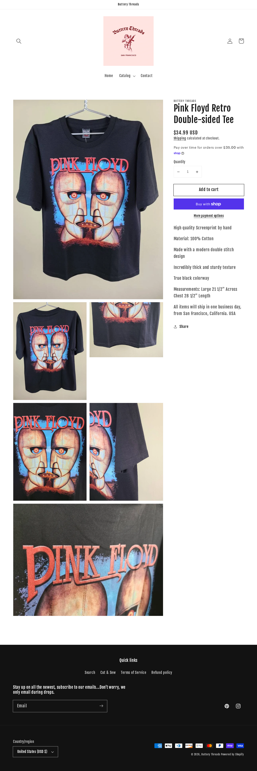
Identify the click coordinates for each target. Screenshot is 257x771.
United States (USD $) (32, 752)
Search (90, 672)
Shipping (180, 138)
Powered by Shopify (232, 754)
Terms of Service (133, 672)
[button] (18, 41)
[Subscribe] (101, 706)
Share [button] (183, 326)
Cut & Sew (108, 672)
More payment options (209, 216)
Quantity (179, 162)
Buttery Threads (210, 754)
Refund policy (161, 672)
